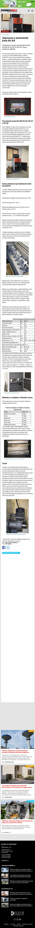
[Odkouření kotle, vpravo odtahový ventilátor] (17, 533)
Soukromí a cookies (27, 924)
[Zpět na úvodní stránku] (9, 10)
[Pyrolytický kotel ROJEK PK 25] (17, 177)
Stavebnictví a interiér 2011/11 (11, 553)
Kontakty (6, 924)
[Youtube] (20, 919)
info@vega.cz (5, 860)
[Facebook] (15, 919)
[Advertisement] (17, 628)
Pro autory (12, 924)
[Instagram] (17, 919)
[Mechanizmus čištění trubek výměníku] (17, 274)
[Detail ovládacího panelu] (17, 115)
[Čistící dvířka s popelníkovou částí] (17, 391)
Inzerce (19, 924)
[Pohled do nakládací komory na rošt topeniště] (17, 457)
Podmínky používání (18, 925)
